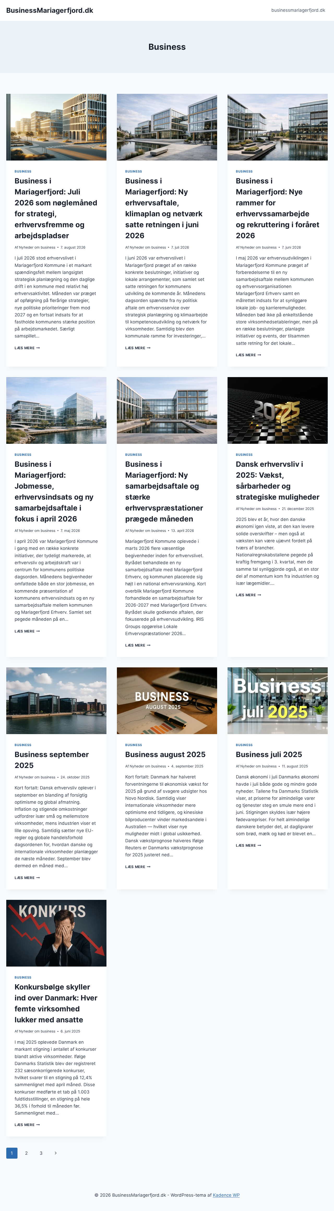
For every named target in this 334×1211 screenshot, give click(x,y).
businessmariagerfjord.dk (298, 10)
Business (23, 171)
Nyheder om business (37, 247)
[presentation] (56, 127)
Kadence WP (226, 1195)
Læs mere (27, 348)
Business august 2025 (165, 754)
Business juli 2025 (269, 754)
